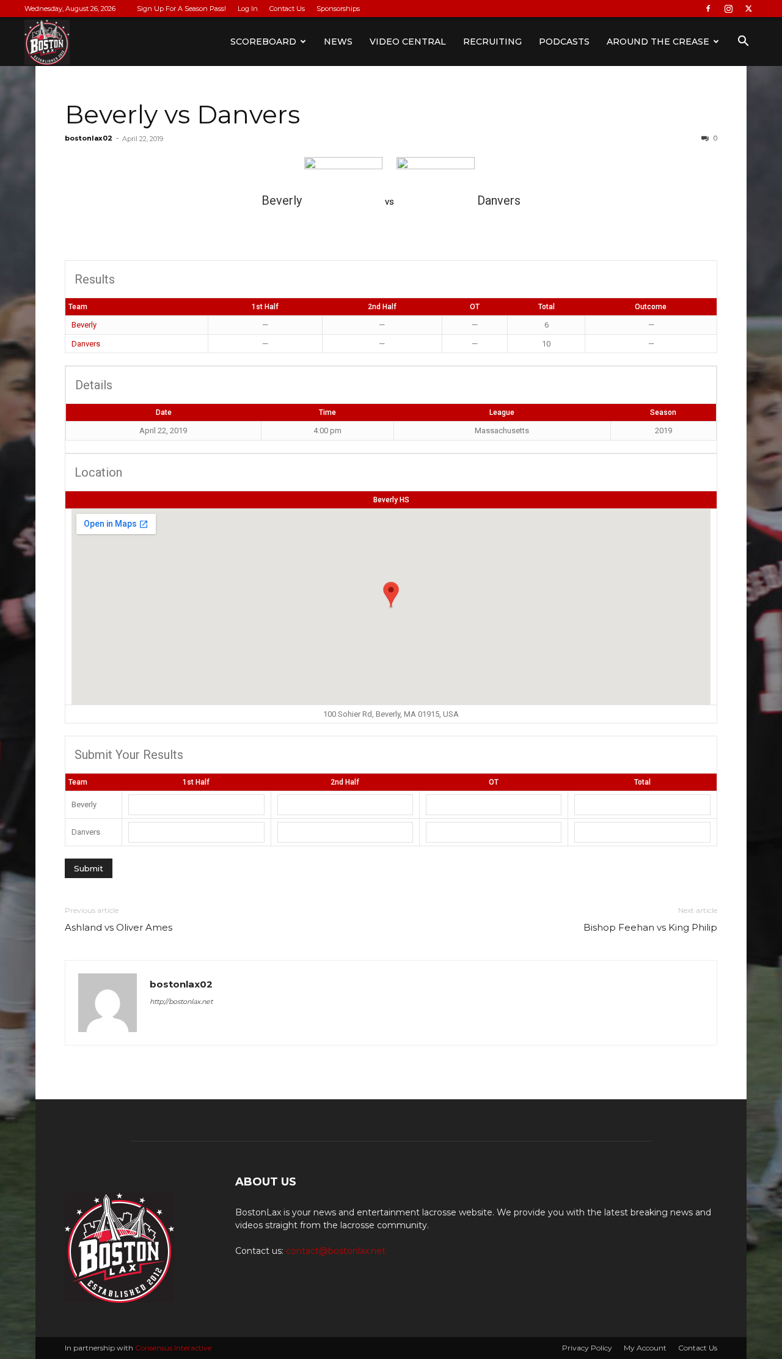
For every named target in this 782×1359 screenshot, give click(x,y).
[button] (743, 42)
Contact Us (287, 8)
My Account (645, 1347)
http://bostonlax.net (181, 1001)
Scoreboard (263, 41)
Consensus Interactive (173, 1347)
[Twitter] (748, 8)
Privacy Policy (587, 1347)
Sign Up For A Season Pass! (181, 8)
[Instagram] (728, 8)
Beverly (84, 324)
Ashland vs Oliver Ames (118, 927)
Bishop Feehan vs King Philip (650, 927)
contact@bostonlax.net (336, 1250)
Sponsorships (338, 8)
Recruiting (492, 41)
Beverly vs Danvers (182, 114)
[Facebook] (708, 8)
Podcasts (564, 41)
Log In (248, 8)
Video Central (408, 41)
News (338, 41)
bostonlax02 (88, 138)
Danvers (85, 343)
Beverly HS (391, 500)
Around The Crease (658, 41)
